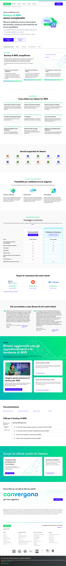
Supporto (57, 1)
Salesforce (35, 542)
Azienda (34, 4)
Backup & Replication (37, 545)
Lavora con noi (5, 537)
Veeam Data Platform (37, 537)
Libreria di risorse (51, 537)
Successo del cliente (22, 537)
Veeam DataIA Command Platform (39, 534)
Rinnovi (20, 538)
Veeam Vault (35, 540)
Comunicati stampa (6, 541)
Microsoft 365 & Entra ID (37, 541)
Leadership (5, 535)
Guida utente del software (23, 411)
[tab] (7, 423)
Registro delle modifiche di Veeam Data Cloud (25, 541)
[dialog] (33, 561)
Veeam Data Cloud (36, 538)
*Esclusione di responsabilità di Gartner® (10, 291)
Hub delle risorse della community (24, 542)
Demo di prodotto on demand (53, 542)
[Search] (53, 4)
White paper (51, 538)
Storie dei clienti (51, 541)
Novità (48, 57)
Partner (29, 4)
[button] (33, 563)
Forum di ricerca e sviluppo (23, 544)
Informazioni (5, 534)
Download (40, 1)
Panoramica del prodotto (51, 54)
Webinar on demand (52, 540)
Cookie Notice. (9, 561)
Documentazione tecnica (22, 535)
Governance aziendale (6, 538)
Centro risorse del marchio (7, 542)
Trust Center (5, 544)
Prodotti (14, 4)
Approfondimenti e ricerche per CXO (54, 534)
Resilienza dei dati (36, 535)
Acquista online (52, 1)
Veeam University (21, 540)
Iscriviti (59, 527)
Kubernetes (35, 544)
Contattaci (5, 540)
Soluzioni (19, 4)
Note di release (37, 411)
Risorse (24, 4)
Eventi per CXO (51, 535)
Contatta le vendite (46, 1)
